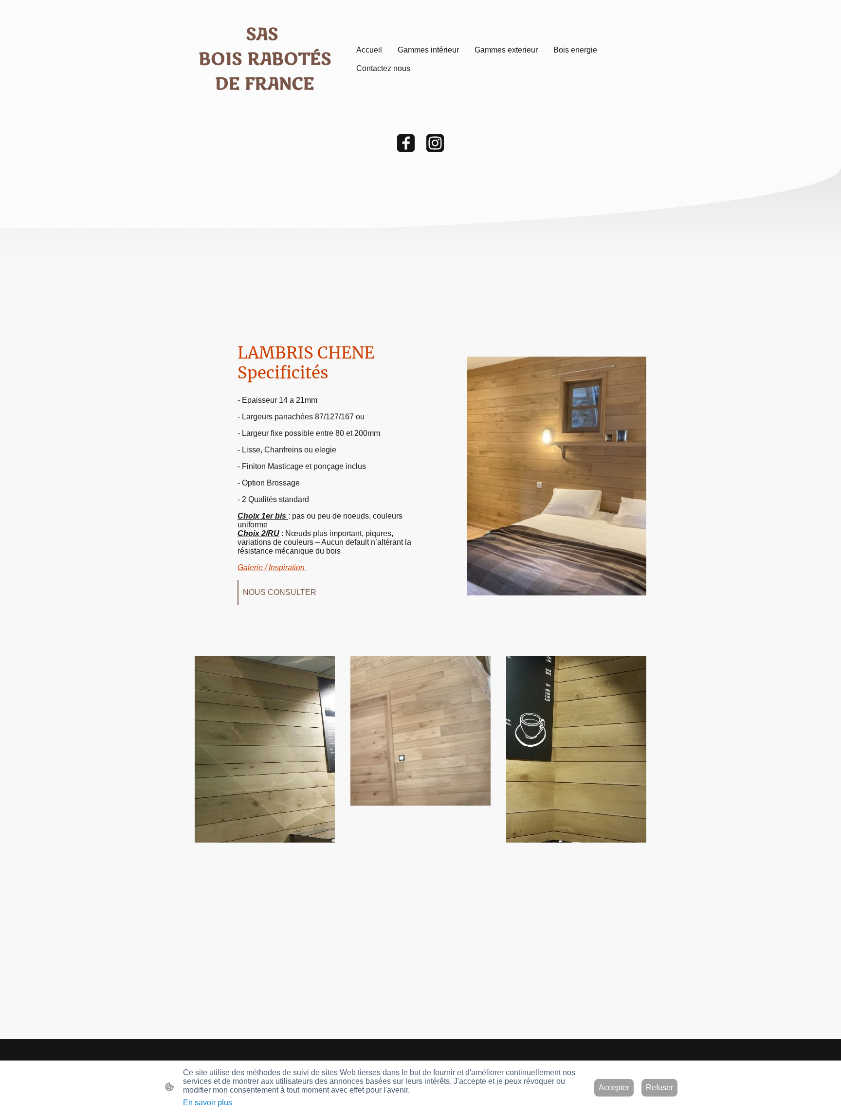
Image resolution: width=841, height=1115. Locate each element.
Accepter (614, 1087)
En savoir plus (207, 1102)
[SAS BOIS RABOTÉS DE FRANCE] (265, 104)
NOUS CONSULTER (280, 592)
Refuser (659, 1087)
